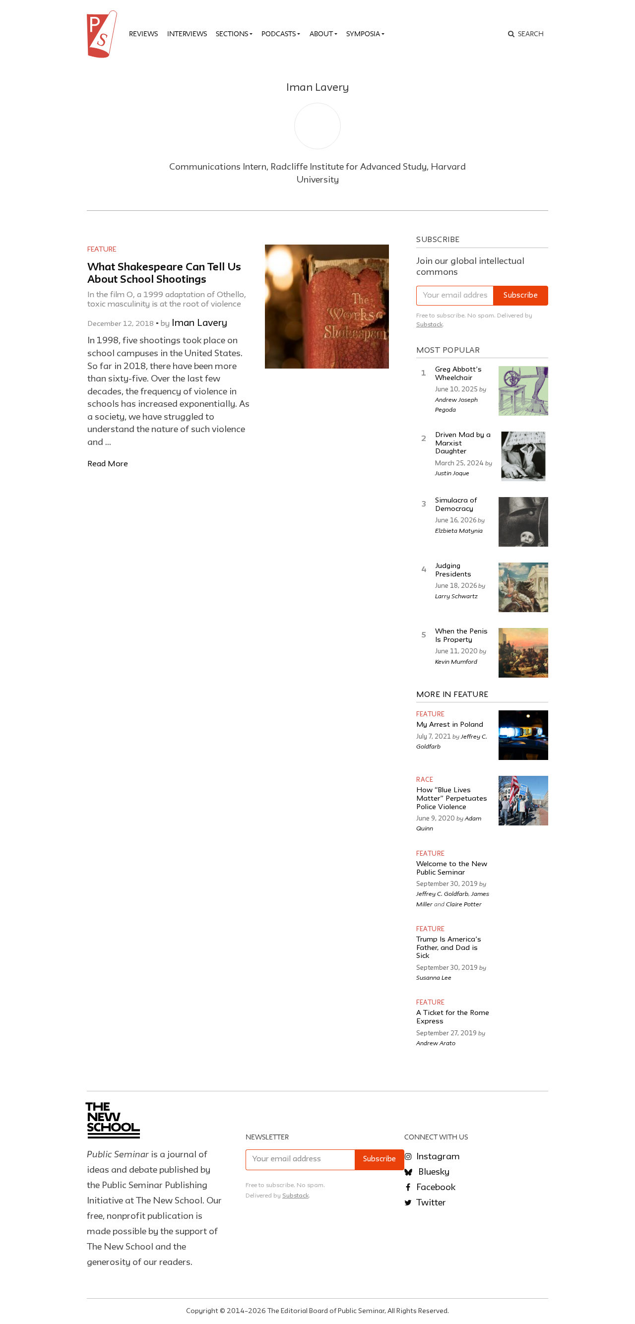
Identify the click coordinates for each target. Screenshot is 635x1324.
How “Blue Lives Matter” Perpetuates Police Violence (451, 798)
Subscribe (521, 296)
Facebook (434, 1188)
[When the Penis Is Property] (523, 653)
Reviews (143, 34)
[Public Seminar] (104, 34)
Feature (101, 249)
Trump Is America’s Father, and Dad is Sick (448, 948)
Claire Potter (464, 903)
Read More (107, 464)
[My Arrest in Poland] (523, 735)
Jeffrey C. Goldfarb (442, 893)
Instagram (437, 1157)
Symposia (363, 34)
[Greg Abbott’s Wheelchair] (523, 391)
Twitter (430, 1203)
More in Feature (452, 695)
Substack (429, 324)
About (321, 34)
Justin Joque (452, 472)
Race (424, 780)
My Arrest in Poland (449, 725)
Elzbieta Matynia (459, 530)
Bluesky (432, 1172)
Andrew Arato (435, 1042)
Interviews (187, 34)
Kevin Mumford (456, 661)
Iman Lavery (199, 323)
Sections (232, 34)
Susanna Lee (433, 977)
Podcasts (278, 34)
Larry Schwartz (456, 595)
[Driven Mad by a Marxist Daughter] (523, 456)
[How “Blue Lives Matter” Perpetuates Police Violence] (523, 800)
